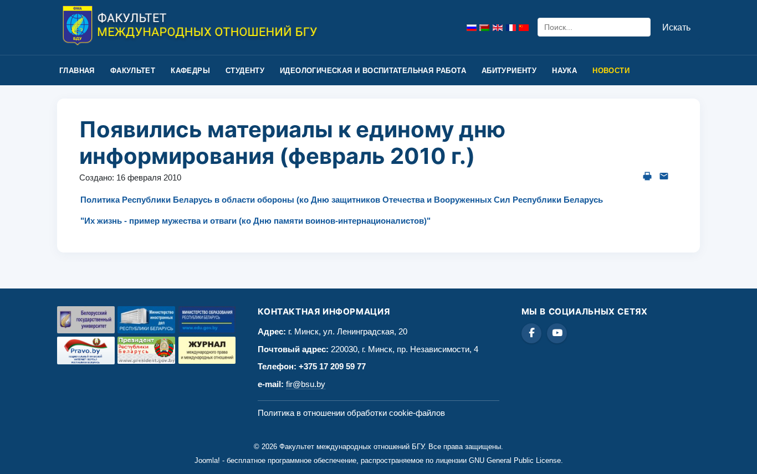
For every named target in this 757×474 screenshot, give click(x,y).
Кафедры (190, 70)
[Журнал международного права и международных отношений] (207, 350)
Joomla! (207, 460)
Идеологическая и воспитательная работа (373, 70)
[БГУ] (86, 319)
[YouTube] (557, 333)
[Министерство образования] (207, 319)
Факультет (133, 70)
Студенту (245, 70)
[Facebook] (531, 333)
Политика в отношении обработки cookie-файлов (351, 413)
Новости (611, 70)
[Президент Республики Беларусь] (146, 350)
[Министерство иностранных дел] (146, 319)
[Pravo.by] (86, 350)
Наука (564, 70)
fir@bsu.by (305, 384)
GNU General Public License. (516, 460)
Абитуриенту (509, 70)
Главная (77, 70)
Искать (676, 27)
